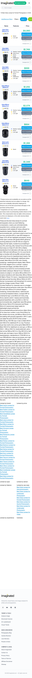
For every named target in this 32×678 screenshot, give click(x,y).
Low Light (15, 37)
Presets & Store (5, 641)
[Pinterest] (15, 607)
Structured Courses (6, 619)
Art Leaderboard (6, 622)
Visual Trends (5, 625)
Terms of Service (6, 658)
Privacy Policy (5, 655)
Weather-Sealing (17, 51)
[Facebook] (11, 607)
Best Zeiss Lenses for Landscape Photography (23, 493)
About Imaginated (6, 649)
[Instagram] (2, 607)
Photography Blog (6, 633)
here (8, 218)
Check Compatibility (27, 38)
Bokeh (14, 36)
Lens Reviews (5, 638)
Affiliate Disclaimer (6, 661)
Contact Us (4, 652)
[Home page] (7, 3)
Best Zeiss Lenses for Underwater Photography (23, 508)
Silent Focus (16, 53)
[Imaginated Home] (7, 596)
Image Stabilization (16, 57)
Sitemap (3, 664)
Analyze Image (5, 616)
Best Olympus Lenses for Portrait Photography (6, 430)
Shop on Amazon (26, 34)
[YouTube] (7, 607)
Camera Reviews (6, 635)
